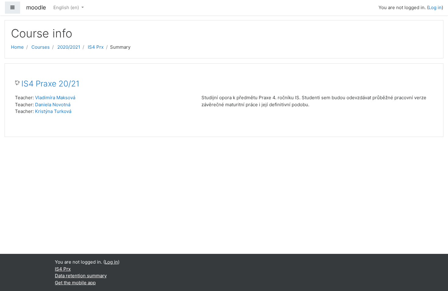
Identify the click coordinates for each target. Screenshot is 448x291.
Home (17, 47)
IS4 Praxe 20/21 (50, 83)
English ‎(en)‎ (66, 7)
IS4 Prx (96, 47)
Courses (40, 47)
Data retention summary (81, 276)
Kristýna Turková (53, 111)
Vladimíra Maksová (55, 97)
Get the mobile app (75, 283)
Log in (435, 7)
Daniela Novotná (52, 104)
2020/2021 (68, 47)
